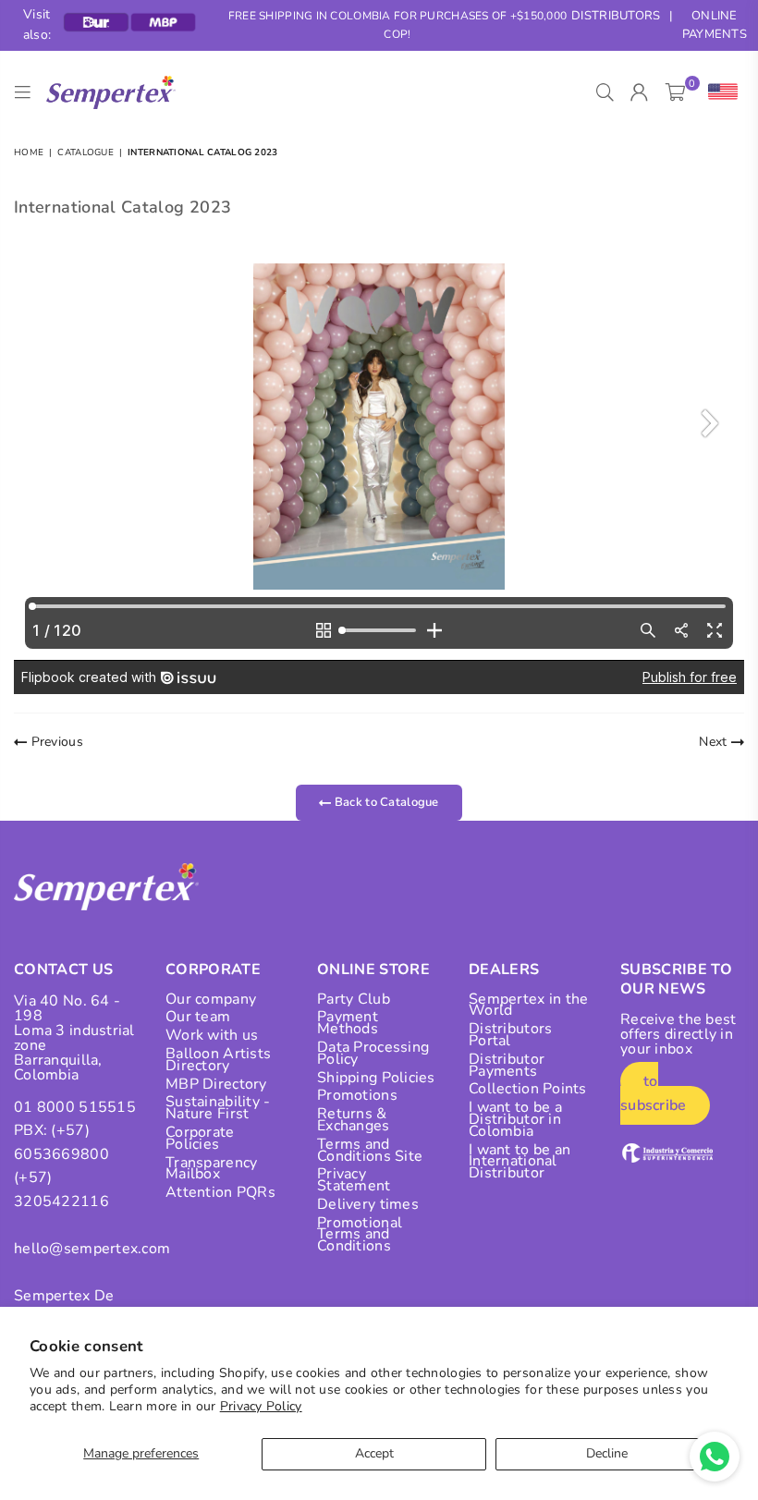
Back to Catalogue (385, 802)
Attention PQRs (220, 1192)
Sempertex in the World (528, 1005)
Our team (197, 1016)
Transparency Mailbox (211, 1168)
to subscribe (653, 1093)
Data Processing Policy (373, 1053)
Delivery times (368, 1204)
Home (28, 152)
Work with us (211, 1035)
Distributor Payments (506, 1065)
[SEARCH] (605, 92)
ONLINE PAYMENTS (714, 25)
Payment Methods (347, 1022)
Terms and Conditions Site (369, 1150)
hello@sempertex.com (92, 1248)
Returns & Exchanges (353, 1120)
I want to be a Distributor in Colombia (515, 1119)
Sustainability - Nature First (217, 1107)
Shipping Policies (376, 1077)
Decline (607, 1453)
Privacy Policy (261, 1406)
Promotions (357, 1095)
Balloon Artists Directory (218, 1059)
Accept (374, 1453)
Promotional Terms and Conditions (359, 1235)
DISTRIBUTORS (615, 15)
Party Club (353, 999)
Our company (210, 999)
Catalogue (85, 152)
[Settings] (718, 92)
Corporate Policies (200, 1138)
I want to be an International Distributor (519, 1162)
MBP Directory (216, 1084)
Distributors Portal (510, 1034)
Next (714, 741)
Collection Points (528, 1089)
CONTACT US (63, 969)
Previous (55, 741)
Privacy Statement (354, 1180)
